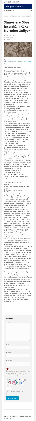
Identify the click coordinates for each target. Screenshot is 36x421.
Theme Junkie (9, 418)
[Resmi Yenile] (25, 380)
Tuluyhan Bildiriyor (19, 416)
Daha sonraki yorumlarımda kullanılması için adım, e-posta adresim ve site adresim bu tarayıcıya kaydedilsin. (18, 373)
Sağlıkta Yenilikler (12, 2)
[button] (18, 305)
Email (10, 352)
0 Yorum (8, 39)
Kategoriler (10, 11)
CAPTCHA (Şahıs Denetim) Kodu (15, 391)
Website (10, 360)
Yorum (8, 322)
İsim (9, 344)
